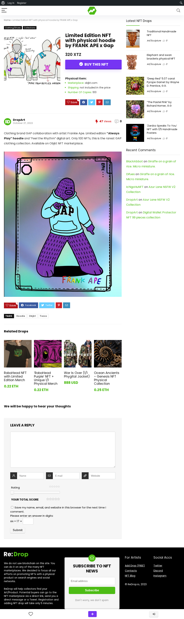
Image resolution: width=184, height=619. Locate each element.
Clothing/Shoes (13, 27)
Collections (29, 27)
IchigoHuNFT (135, 187)
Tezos (43, 316)
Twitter (157, 565)
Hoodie (20, 316)
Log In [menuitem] (11, 2)
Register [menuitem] (21, 2)
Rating (15, 487)
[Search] (178, 10)
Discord (158, 570)
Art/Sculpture (154, 40)
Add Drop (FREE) (135, 565)
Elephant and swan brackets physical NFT (161, 56)
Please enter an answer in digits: (31, 516)
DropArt (19, 120)
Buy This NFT (96, 64)
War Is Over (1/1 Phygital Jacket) (77, 375)
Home (7, 20)
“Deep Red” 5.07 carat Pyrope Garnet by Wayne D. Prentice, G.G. (163, 82)
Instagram (159, 575)
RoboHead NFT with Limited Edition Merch (15, 376)
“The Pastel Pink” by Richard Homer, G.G (159, 104)
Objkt (32, 316)
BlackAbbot (134, 161)
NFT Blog (130, 575)
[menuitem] (3, 3)
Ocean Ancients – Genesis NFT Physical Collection (106, 378)
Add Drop (92, 614)
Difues (130, 174)
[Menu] (4, 10)
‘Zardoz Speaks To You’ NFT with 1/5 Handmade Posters (162, 129)
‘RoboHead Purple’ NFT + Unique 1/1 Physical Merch (46, 378)
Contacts (131, 570)
